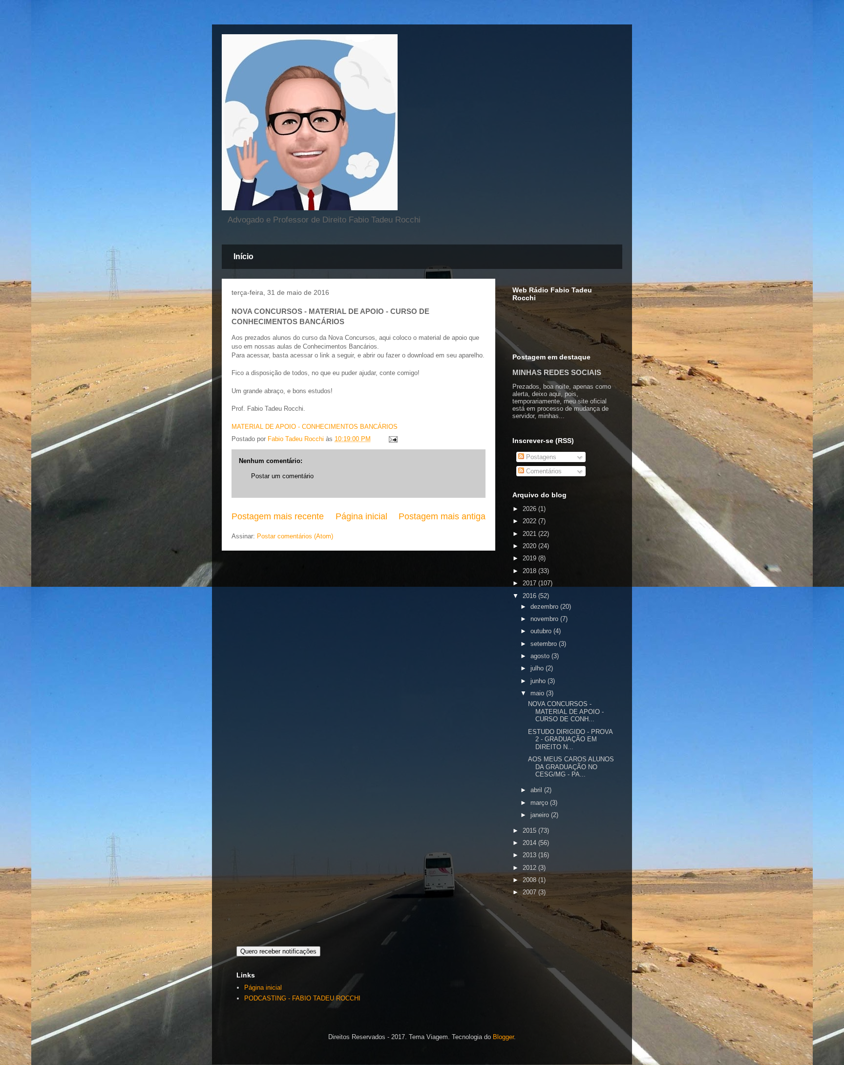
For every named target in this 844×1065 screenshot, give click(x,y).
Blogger (503, 1037)
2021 (530, 533)
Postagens (540, 457)
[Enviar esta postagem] (392, 439)
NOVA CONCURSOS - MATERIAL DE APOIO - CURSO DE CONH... (566, 711)
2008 (530, 880)
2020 (530, 546)
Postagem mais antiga (442, 516)
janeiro (540, 815)
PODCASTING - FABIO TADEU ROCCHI (302, 998)
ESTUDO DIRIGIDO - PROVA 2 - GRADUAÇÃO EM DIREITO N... (570, 739)
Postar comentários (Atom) (295, 536)
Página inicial (361, 516)
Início (243, 256)
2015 (530, 830)
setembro (544, 643)
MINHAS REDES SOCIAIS (556, 372)
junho (539, 681)
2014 (530, 842)
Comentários (543, 471)
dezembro (545, 606)
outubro (541, 631)
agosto (540, 656)
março (540, 802)
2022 (530, 521)
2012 (530, 867)
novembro (545, 618)
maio (538, 693)
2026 (530, 508)
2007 (530, 892)
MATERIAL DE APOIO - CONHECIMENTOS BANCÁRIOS (315, 426)
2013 (530, 855)
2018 (530, 571)
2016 (530, 595)
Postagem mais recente (278, 516)
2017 (530, 583)
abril (537, 790)
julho (538, 668)
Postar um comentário (282, 476)
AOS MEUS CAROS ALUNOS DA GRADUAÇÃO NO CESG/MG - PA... (571, 766)
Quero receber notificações (278, 951)
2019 (530, 558)
